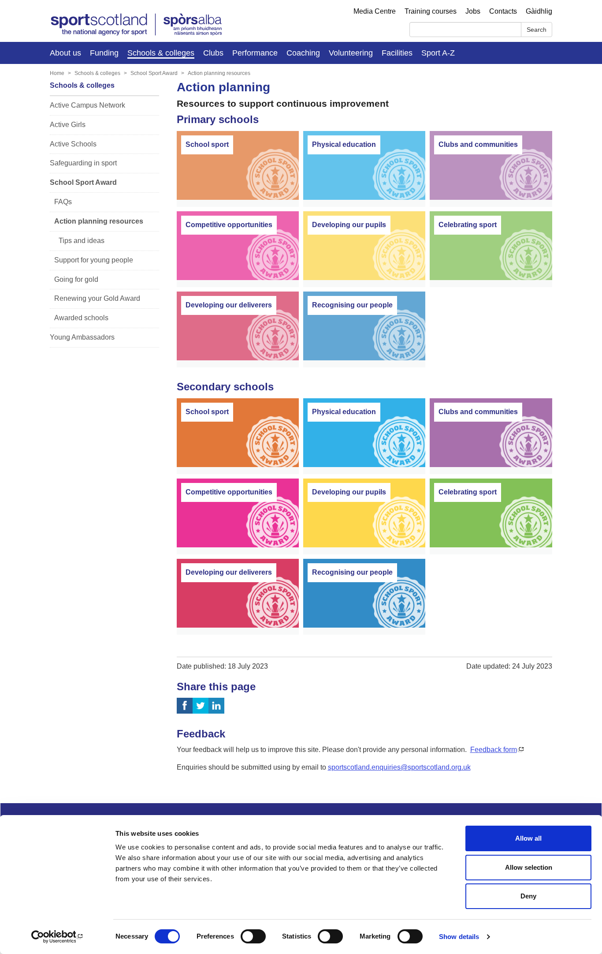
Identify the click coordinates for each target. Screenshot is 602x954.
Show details (459, 936)
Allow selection (528, 867)
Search (536, 29)
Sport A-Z (438, 53)
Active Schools (73, 144)
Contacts (503, 11)
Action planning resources (219, 73)
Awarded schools (81, 318)
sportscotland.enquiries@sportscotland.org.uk (399, 767)
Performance (255, 53)
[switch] (253, 936)
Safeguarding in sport (83, 163)
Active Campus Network (87, 105)
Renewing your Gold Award (97, 298)
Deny (528, 896)
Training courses (431, 11)
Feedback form (493, 749)
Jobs (472, 11)
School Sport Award (154, 73)
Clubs (213, 53)
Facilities (397, 53)
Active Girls (67, 124)
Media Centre (374, 11)
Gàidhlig (539, 11)
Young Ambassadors (82, 337)
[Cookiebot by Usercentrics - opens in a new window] (57, 936)
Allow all (528, 838)
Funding (104, 53)
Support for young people (93, 260)
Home (57, 73)
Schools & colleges (160, 53)
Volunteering (351, 53)
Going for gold (76, 279)
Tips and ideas (81, 240)
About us (65, 53)
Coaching (303, 53)
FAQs (63, 202)
